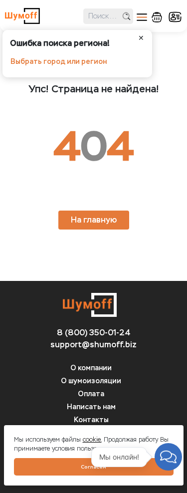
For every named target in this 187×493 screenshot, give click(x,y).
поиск (126, 16)
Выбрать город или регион (58, 61)
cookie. (92, 439)
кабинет (175, 17)
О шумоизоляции (91, 381)
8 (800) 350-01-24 (94, 332)
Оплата (91, 394)
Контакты (91, 420)
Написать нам (91, 407)
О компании (91, 368)
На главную (94, 220)
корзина (157, 17)
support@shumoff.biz (93, 344)
